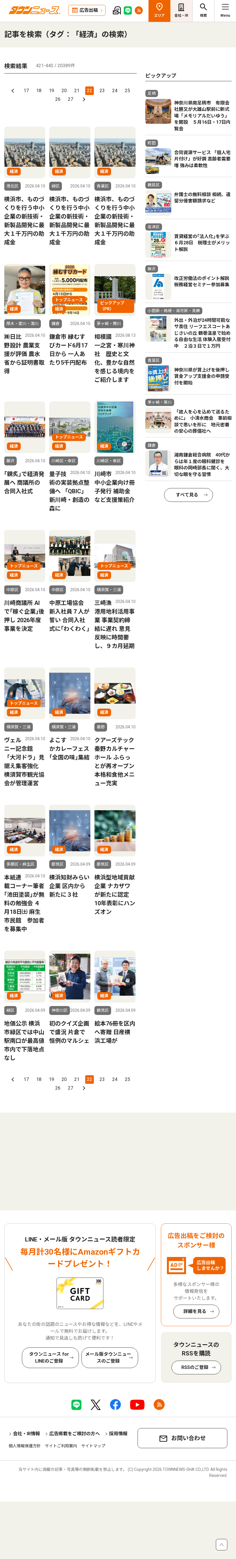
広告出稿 (88, 10)
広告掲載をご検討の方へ (74, 1433)
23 (102, 90)
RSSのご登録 (194, 1367)
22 (89, 90)
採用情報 (118, 1433)
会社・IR (181, 15)
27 (70, 99)
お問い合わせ (188, 1438)
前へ (13, 90)
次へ (83, 99)
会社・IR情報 (26, 1433)
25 (127, 90)
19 (51, 90)
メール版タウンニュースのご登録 (108, 1357)
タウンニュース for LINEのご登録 (49, 1357)
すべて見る (187, 495)
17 (26, 90)
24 (114, 90)
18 (38, 90)
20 (64, 90)
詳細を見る (194, 1311)
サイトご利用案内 (61, 1446)
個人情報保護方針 (25, 1446)
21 (76, 90)
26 (57, 99)
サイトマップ (93, 1446)
